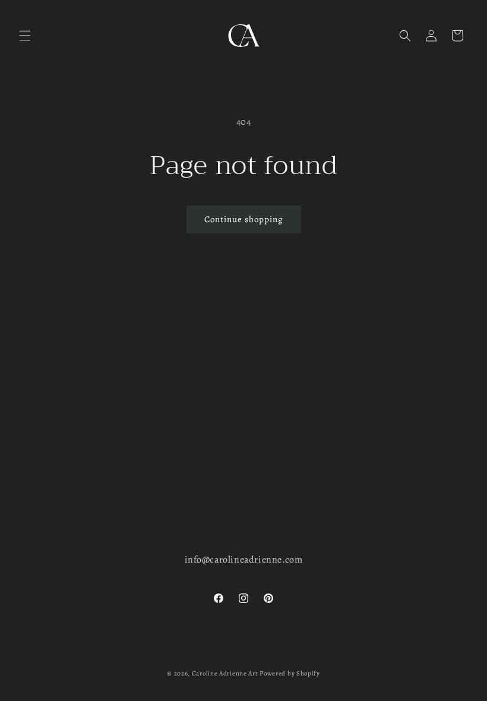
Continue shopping (243, 219)
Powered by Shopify (290, 673)
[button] (25, 36)
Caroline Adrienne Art (225, 673)
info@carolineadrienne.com (244, 559)
